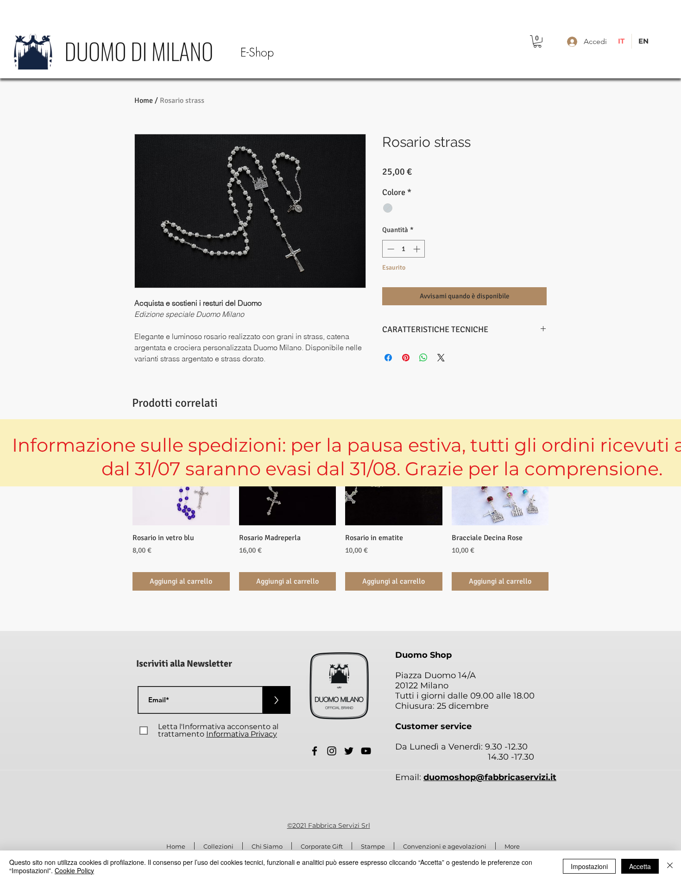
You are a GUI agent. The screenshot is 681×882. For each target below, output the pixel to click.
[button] (537, 41)
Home (143, 100)
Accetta (640, 866)
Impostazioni (589, 866)
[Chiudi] (669, 866)
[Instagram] (332, 751)
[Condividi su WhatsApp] (423, 357)
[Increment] (417, 249)
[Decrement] (390, 249)
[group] (341, 509)
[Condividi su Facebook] (388, 357)
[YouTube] (366, 751)
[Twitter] (349, 751)
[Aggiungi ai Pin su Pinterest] (405, 357)
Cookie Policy (74, 870)
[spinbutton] (403, 249)
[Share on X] (441, 357)
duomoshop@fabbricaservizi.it (489, 777)
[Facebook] (315, 751)
